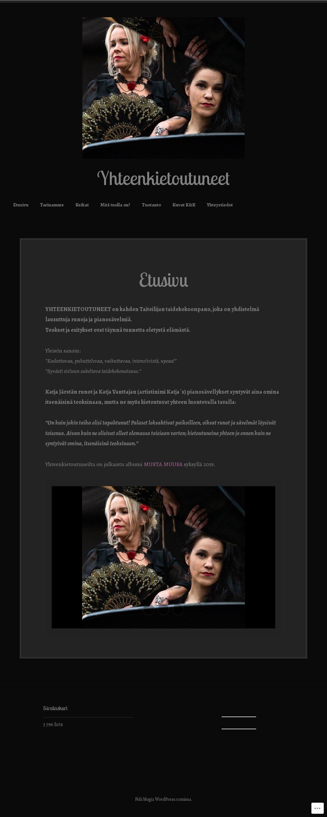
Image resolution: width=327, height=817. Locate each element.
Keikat (82, 205)
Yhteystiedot (220, 205)
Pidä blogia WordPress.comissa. (163, 799)
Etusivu (20, 205)
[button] (149, 609)
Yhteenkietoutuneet (163, 178)
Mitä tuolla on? (115, 205)
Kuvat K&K (183, 205)
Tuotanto (151, 205)
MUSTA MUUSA (163, 464)
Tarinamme (52, 205)
